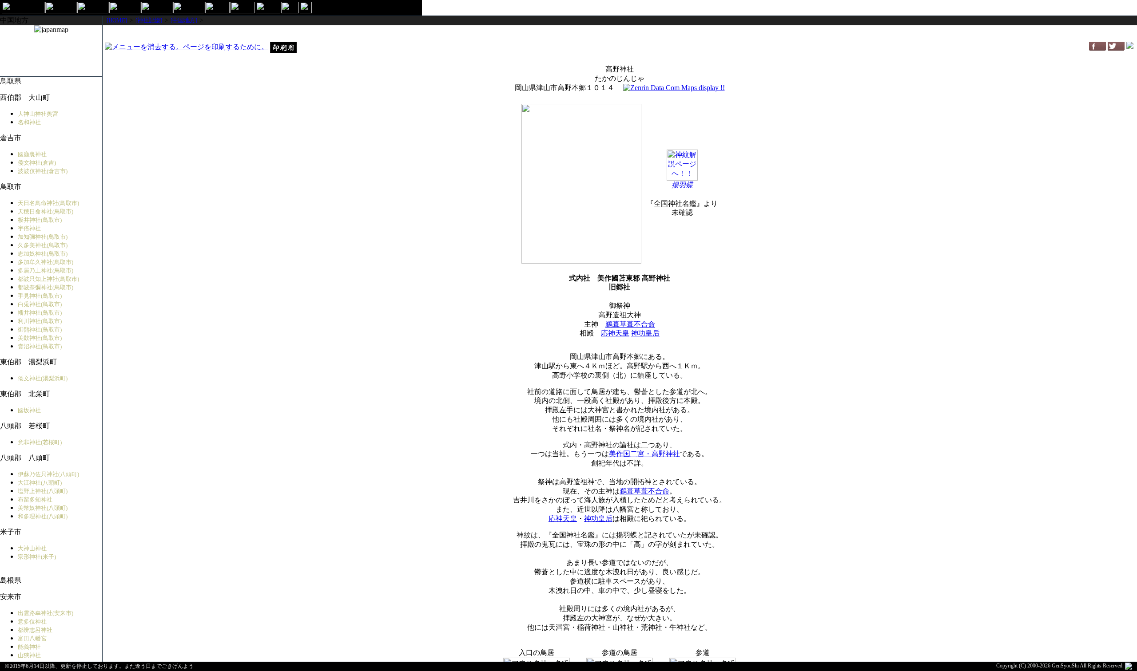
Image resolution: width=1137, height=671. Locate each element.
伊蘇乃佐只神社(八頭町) (48, 474)
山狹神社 (29, 655)
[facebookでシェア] (1097, 48)
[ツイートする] (1116, 48)
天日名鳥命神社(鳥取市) (48, 203)
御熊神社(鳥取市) (40, 329)
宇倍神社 (29, 228)
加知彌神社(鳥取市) (43, 236)
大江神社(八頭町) (40, 482)
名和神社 (29, 122)
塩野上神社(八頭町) (43, 491)
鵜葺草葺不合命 (630, 324)
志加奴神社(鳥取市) (43, 253)
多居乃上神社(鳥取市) (45, 270)
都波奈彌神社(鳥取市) (45, 287)
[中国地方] (184, 20)
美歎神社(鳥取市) (40, 338)
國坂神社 (29, 410)
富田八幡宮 (32, 638)
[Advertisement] (619, 33)
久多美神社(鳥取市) (43, 245)
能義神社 (29, 646)
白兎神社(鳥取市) (40, 304)
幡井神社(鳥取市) (40, 312)
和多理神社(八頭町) (43, 516)
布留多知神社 (35, 499)
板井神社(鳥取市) (40, 220)
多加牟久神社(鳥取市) (45, 262)
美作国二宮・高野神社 (644, 454)
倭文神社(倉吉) (37, 162)
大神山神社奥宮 (38, 114)
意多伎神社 (32, 621)
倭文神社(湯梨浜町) (43, 378)
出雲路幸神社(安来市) (45, 613)
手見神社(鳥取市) (40, 295)
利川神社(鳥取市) (40, 321)
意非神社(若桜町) (40, 442)
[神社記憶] (148, 20)
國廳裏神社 (32, 154)
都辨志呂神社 (35, 630)
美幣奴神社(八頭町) (43, 508)
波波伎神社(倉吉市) (43, 171)
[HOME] (117, 20)
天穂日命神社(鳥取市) (45, 211)
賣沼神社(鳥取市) (40, 346)
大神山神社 (32, 548)
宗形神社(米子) (37, 556)
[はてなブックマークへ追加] (1129, 46)
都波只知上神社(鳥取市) (48, 279)
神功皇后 (645, 333)
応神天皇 (615, 333)
